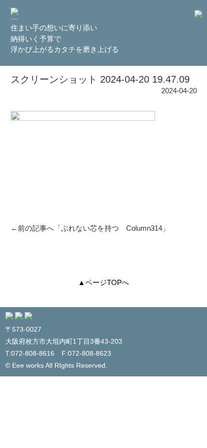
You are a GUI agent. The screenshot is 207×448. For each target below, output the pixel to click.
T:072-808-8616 (29, 353)
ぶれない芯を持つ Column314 (111, 228)
